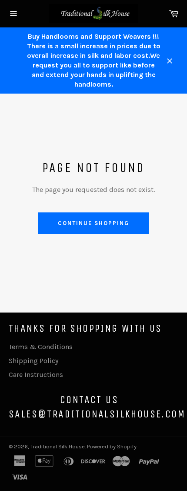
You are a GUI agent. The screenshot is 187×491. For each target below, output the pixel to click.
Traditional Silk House (57, 446)
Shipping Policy (33, 360)
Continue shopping (93, 223)
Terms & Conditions (41, 347)
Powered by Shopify (112, 446)
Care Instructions (36, 374)
